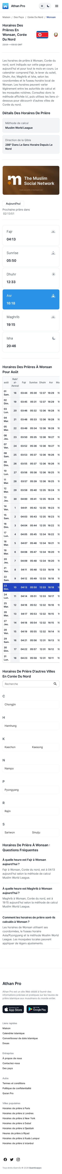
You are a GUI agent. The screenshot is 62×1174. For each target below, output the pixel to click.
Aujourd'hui (13, 203)
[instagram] (18, 1159)
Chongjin (10, 704)
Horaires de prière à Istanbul (17, 1143)
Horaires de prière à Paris (16, 1108)
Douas (5, 1043)
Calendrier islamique (13, 1033)
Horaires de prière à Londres (18, 1113)
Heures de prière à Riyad (15, 1133)
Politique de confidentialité (16, 1088)
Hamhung (11, 725)
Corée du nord (35, 17)
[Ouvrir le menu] (57, 6)
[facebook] (5, 1159)
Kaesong (37, 747)
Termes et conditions (13, 1083)
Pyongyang (12, 789)
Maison (6, 17)
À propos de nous (12, 1058)
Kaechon (10, 747)
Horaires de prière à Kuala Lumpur (21, 1138)
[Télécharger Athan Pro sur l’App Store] (13, 1009)
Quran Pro (7, 1093)
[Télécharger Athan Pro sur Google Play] (37, 1009)
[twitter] (12, 1159)
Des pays (19, 17)
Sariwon (10, 832)
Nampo (9, 768)
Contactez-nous (11, 1063)
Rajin (8, 811)
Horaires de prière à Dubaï (16, 1123)
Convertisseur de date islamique (20, 1038)
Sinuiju (36, 832)
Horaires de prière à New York (18, 1118)
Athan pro (18, 6)
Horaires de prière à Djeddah (18, 1128)
